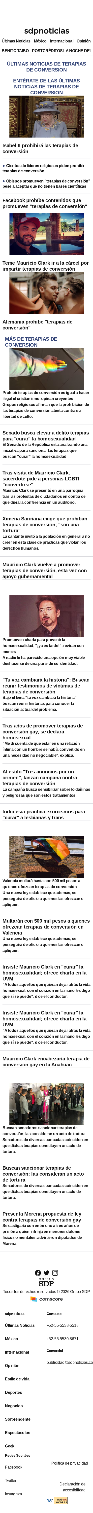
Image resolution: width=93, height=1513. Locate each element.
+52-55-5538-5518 (63, 1325)
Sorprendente (18, 1419)
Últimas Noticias (16, 41)
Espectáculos (17, 1433)
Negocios (14, 1406)
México (40, 41)
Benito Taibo (15, 51)
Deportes (13, 1392)
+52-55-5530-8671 (63, 1339)
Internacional (61, 41)
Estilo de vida (17, 1379)
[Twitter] (46, 1273)
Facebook (13, 1467)
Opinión (84, 41)
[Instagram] (55, 1273)
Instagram (13, 1494)
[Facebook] (38, 1273)
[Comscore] (47, 1299)
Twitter (10, 1480)
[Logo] (46, 31)
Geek (9, 1446)
